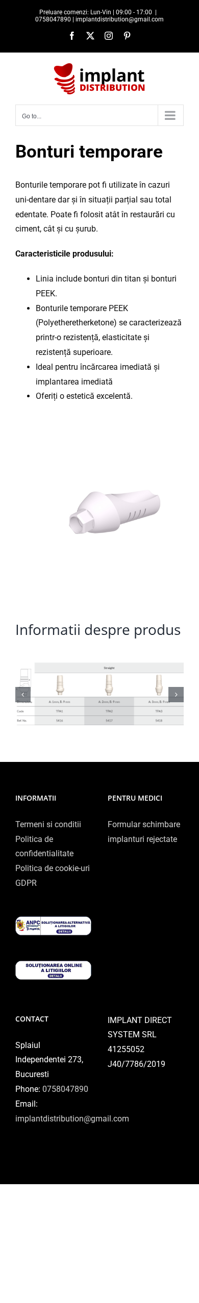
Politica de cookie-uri (52, 868)
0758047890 (65, 1089)
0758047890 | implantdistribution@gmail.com (99, 19)
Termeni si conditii (48, 824)
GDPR (26, 883)
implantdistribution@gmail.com (72, 1118)
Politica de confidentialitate (44, 846)
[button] (23, 694)
